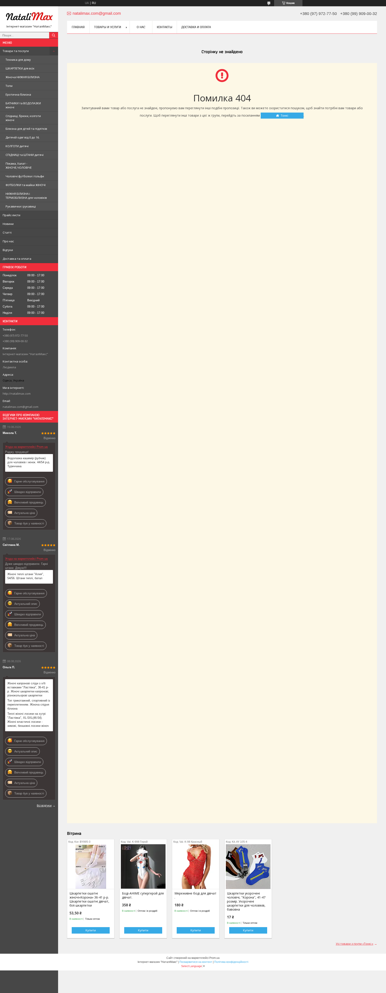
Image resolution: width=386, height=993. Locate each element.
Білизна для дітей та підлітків (26, 129)
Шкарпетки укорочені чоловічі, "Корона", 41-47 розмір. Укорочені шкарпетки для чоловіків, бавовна (246, 901)
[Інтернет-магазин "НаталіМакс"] (29, 17)
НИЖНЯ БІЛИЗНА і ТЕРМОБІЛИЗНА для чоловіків (26, 196)
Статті (7, 232)
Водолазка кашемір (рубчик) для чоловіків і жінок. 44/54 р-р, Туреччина (28, 462)
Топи (9, 86)
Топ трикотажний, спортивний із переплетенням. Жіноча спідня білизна (28, 704)
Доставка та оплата (17, 259)
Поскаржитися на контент (195, 962)
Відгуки (8, 250)
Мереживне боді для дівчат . (195, 895)
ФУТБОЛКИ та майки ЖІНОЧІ (26, 185)
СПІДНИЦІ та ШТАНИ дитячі (25, 155)
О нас (141, 27)
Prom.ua (214, 957)
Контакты (164, 27)
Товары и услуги (107, 27)
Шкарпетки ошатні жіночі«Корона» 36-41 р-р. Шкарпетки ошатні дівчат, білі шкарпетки (89, 899)
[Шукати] (53, 35)
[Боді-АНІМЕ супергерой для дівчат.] (143, 866)
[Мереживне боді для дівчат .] (195, 866)
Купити (91, 930)
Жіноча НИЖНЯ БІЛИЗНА (23, 77)
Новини (8, 224)
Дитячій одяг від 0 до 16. (23, 137)
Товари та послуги (16, 51)
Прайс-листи (11, 215)
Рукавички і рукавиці (21, 206)
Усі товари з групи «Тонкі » (354, 944)
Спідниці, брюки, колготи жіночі (23, 118)
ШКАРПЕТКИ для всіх (20, 68)
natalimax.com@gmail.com (20, 407)
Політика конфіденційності (231, 962)
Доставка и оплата (196, 27)
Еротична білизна (18, 94)
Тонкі (284, 115)
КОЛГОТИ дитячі (17, 146)
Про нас (8, 241)
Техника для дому (18, 60)
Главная (78, 27)
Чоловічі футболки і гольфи (25, 176)
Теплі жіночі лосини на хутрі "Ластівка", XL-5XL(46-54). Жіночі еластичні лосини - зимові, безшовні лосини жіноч (28, 719)
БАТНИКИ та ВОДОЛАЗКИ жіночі (23, 105)
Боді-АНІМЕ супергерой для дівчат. (143, 895)
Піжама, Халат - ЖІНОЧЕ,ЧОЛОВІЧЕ (19, 165)
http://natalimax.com (17, 394)
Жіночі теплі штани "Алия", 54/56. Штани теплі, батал (25, 576)
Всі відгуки (44, 805)
